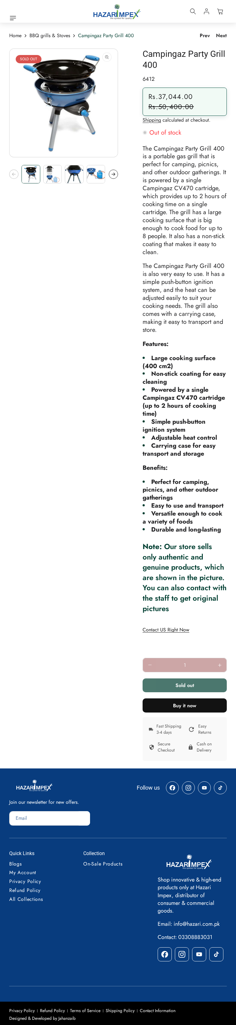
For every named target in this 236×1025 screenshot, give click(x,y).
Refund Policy (52, 1011)
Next (221, 35)
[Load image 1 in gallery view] (31, 174)
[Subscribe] (83, 818)
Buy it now (184, 705)
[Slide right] (113, 174)
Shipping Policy (120, 1011)
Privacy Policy (22, 1011)
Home (15, 35)
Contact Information (157, 1011)
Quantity (152, 652)
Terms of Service (85, 1011)
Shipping (152, 120)
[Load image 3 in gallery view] (74, 174)
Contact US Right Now (166, 629)
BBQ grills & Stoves (50, 35)
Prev (205, 35)
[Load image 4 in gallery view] (96, 174)
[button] (14, 18)
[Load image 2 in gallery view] (52, 174)
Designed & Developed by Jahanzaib (42, 1018)
